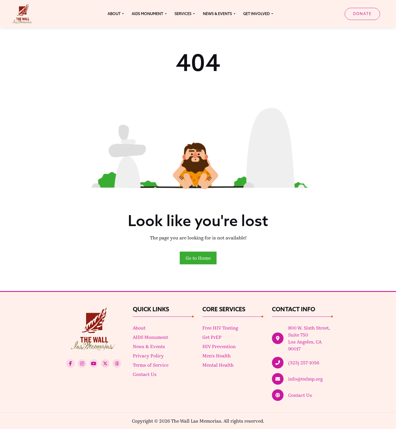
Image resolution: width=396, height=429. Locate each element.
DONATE (362, 13)
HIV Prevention (219, 346)
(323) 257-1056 (303, 362)
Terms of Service (150, 365)
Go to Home (198, 258)
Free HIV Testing (220, 328)
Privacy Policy (148, 355)
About (139, 328)
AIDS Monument (150, 337)
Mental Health (218, 365)
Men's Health (216, 355)
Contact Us (145, 374)
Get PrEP (211, 337)
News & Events (149, 346)
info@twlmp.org (305, 379)
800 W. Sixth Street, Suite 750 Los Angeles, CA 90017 (309, 338)
